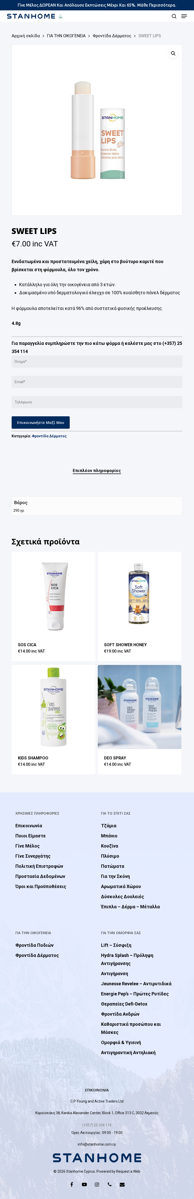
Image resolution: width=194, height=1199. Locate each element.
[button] (184, 16)
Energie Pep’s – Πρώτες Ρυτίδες (135, 993)
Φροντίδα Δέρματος (112, 35)
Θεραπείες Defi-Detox (124, 1004)
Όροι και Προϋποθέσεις (40, 886)
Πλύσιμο (110, 856)
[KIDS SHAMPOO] (53, 707)
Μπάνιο (109, 835)
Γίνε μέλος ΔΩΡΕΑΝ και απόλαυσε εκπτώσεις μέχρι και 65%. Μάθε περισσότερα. (97, 5)
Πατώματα (112, 866)
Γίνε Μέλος (27, 846)
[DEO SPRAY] (140, 707)
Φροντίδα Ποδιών (34, 945)
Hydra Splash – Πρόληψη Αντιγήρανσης (127, 959)
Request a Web (128, 1171)
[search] (174, 16)
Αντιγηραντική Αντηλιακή (128, 1052)
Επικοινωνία (28, 825)
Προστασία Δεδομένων (40, 876)
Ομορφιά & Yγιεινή (121, 1042)
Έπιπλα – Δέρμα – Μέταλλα (130, 906)
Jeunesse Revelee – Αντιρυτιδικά (136, 983)
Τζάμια (108, 825)
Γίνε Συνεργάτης (33, 856)
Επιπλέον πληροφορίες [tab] (97, 470)
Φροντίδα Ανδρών (120, 1014)
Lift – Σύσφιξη (116, 945)
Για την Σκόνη (115, 876)
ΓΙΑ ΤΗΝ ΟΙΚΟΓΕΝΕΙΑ (66, 35)
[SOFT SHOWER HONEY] (140, 594)
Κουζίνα (109, 846)
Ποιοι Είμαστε (30, 835)
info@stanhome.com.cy (97, 1144)
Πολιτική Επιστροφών (39, 866)
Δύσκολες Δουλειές (122, 896)
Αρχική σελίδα (26, 35)
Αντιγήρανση (114, 973)
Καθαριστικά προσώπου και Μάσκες (131, 1028)
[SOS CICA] (53, 594)
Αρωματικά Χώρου (121, 886)
